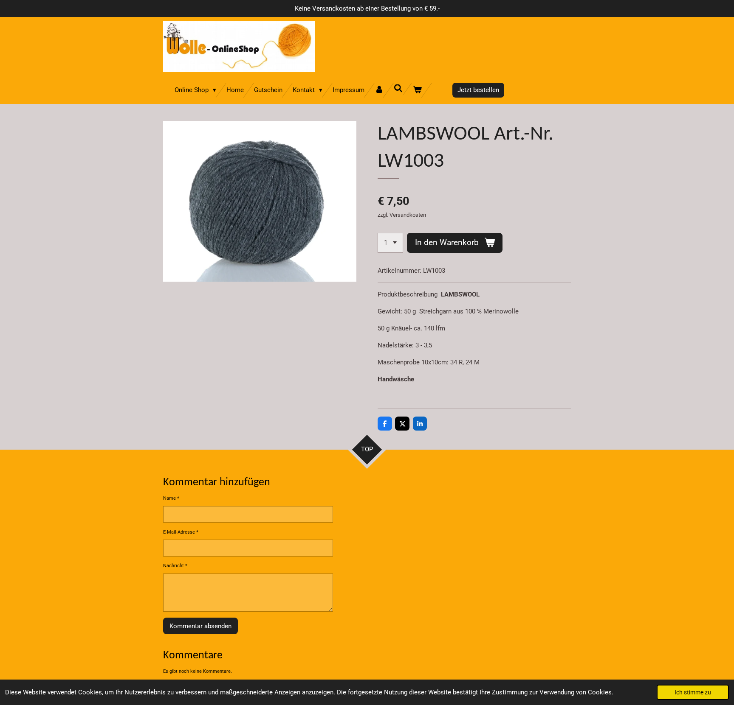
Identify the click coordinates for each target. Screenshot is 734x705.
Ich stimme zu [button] (693, 692)
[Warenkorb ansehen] (417, 90)
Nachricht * (175, 565)
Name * (171, 498)
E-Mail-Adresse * (180, 532)
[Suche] (398, 89)
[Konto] (379, 90)
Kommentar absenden (200, 626)
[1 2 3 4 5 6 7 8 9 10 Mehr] (390, 243)
